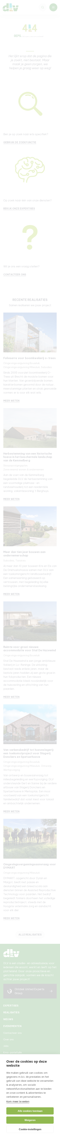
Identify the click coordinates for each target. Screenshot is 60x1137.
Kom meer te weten (17, 1101)
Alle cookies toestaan (30, 1110)
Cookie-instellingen (30, 1129)
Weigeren (30, 1120)
